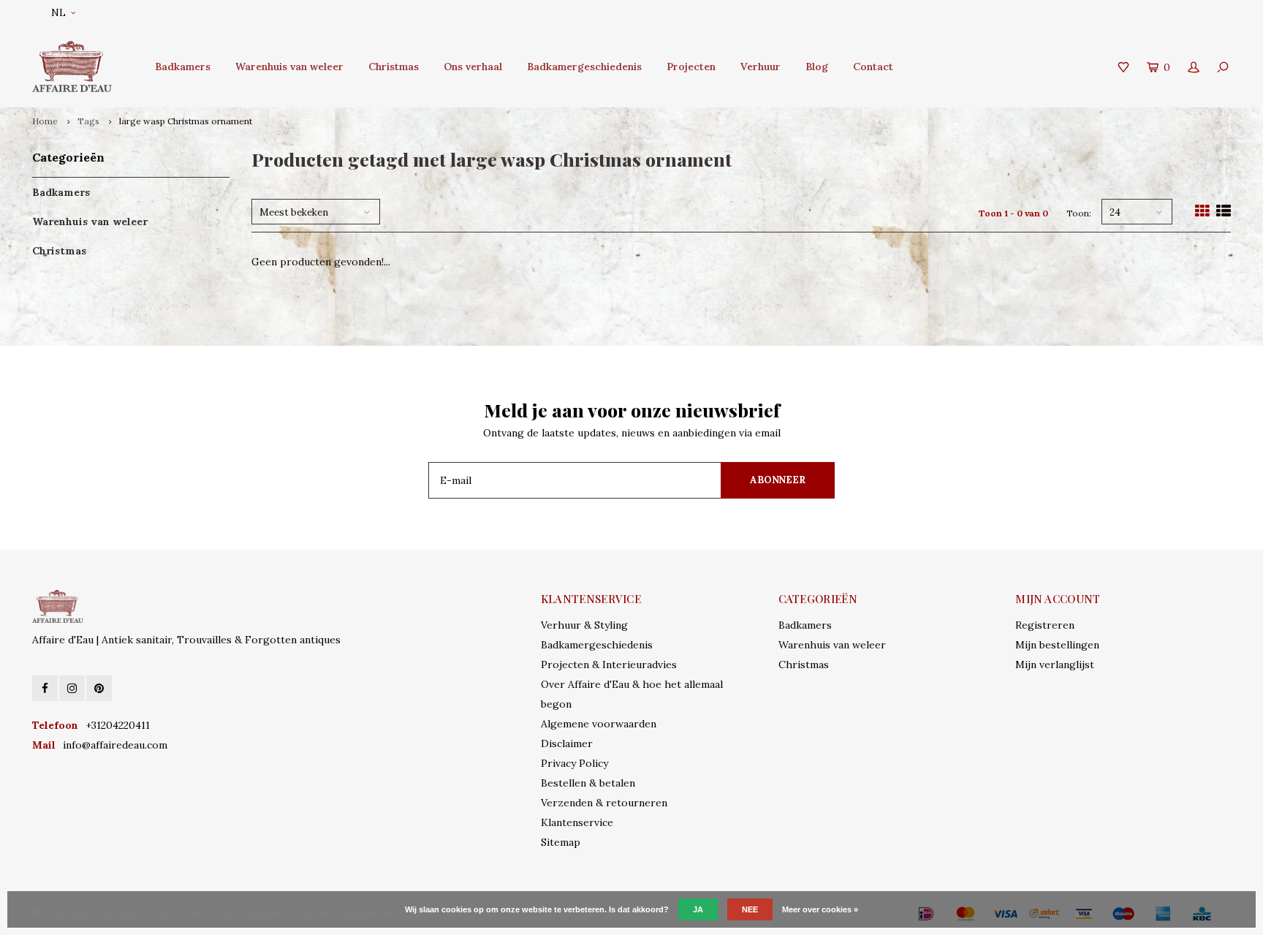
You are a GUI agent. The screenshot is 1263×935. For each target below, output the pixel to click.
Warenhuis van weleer (289, 66)
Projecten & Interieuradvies (609, 664)
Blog (816, 66)
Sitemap (560, 842)
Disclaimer (567, 743)
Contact (873, 66)
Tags (88, 121)
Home (45, 121)
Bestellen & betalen (588, 783)
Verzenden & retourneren (604, 802)
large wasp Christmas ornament (185, 121)
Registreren (1044, 625)
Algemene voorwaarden (598, 723)
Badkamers (182, 66)
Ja (698, 909)
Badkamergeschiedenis (584, 66)
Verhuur (760, 66)
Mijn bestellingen (1057, 644)
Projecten (691, 66)
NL (58, 13)
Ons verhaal (473, 66)
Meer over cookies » (820, 909)
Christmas (393, 66)
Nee (750, 909)
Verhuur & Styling (584, 625)
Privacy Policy (574, 763)
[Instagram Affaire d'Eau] (72, 688)
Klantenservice (577, 822)
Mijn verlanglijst (1054, 664)
